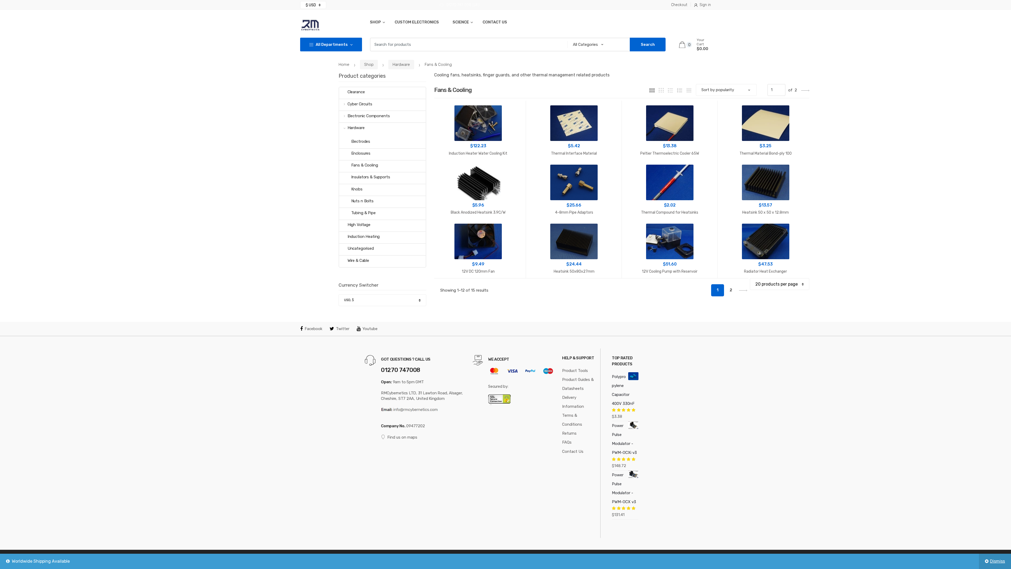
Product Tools (575, 370)
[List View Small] (688, 90)
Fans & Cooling (364, 165)
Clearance (356, 92)
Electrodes (360, 141)
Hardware (401, 64)
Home (344, 64)
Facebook (313, 328)
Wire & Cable (358, 260)
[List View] (679, 90)
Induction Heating (364, 236)
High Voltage (359, 224)
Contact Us (495, 22)
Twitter (342, 328)
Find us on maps (402, 437)
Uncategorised (361, 248)
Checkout (679, 5)
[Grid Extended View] (661, 90)
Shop (375, 22)
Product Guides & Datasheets (578, 384)
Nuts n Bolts (362, 201)
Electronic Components (369, 116)
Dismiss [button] (997, 561)
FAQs (567, 442)
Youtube (370, 328)
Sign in (705, 5)
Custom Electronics (417, 22)
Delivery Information (573, 402)
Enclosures (361, 153)
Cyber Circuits (360, 104)
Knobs (357, 189)
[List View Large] (670, 90)
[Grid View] (652, 90)
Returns (569, 433)
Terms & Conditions (572, 420)
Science (461, 22)
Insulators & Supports (370, 177)
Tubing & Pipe (363, 212)
